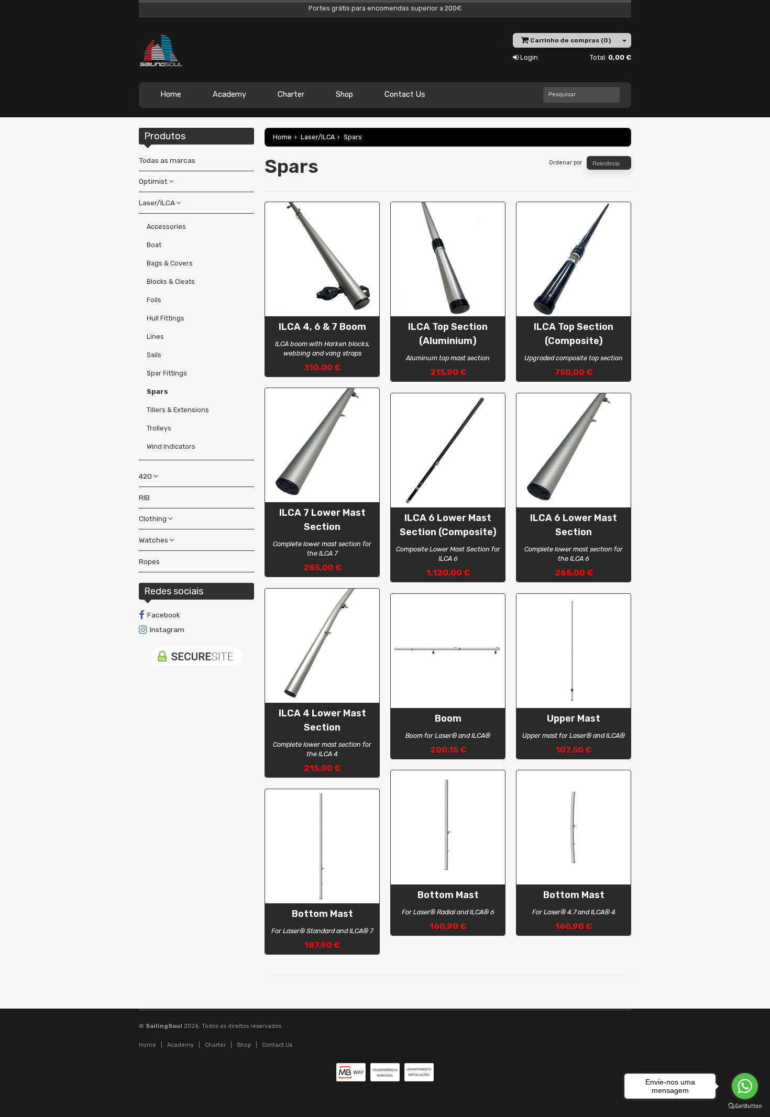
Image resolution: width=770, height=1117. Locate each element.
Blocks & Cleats (171, 281)
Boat (154, 245)
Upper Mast (573, 718)
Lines (155, 336)
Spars (157, 391)
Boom (448, 718)
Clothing (153, 518)
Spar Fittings (167, 373)
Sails (154, 355)
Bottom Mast (322, 914)
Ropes (149, 561)
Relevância (606, 163)
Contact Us (404, 94)
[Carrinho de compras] (624, 40)
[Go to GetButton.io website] (745, 1106)
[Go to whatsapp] (745, 1086)
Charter (291, 94)
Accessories (166, 226)
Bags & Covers (170, 263)
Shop (344, 94)
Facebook (163, 615)
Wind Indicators (171, 446)
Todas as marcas (167, 160)
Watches (154, 540)
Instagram (167, 629)
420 (146, 476)
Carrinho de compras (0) (570, 40)
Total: (610, 57)
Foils (154, 300)
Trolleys (159, 428)
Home (170, 94)
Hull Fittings (165, 318)
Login (528, 57)
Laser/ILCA (158, 202)
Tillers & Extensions (178, 410)
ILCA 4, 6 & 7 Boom (322, 327)
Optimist (154, 181)
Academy (229, 94)
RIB (144, 497)
